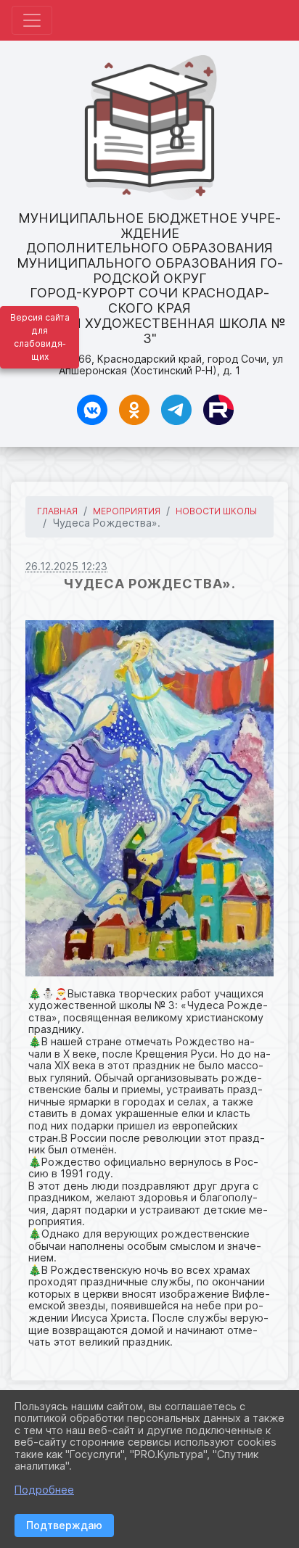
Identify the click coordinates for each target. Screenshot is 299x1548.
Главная (57, 511)
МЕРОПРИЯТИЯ (126, 511)
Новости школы (216, 511)
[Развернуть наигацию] (32, 20)
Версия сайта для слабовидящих (40, 337)
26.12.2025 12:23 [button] (66, 566)
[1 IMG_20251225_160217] (149, 798)
